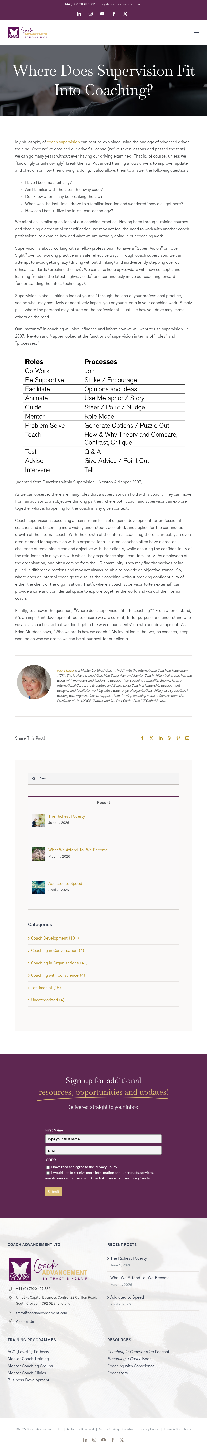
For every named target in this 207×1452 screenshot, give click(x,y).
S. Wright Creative (121, 1429)
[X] (151, 738)
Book (129, 1359)
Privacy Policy (149, 1429)
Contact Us (25, 1322)
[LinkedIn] (160, 738)
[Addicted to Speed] (38, 885)
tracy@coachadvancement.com (120, 4)
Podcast (138, 1352)
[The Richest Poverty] (38, 817)
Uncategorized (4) (48, 1000)
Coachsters (117, 1373)
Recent (103, 803)
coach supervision (63, 142)
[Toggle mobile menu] (196, 32)
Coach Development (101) (55, 938)
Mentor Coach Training (28, 1359)
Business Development (28, 1380)
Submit (53, 1191)
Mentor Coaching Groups (30, 1366)
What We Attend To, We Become (78, 850)
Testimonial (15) (46, 988)
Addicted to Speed (65, 884)
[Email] (187, 738)
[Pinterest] (178, 738)
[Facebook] (142, 738)
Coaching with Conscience (131, 1366)
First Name (54, 1130)
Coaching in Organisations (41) (59, 963)
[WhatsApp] (169, 738)
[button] (103, 419)
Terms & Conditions (177, 1429)
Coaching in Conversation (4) (57, 951)
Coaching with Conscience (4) (58, 975)
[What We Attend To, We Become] (38, 851)
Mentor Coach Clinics (27, 1373)
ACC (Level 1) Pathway (28, 1352)
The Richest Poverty (66, 816)
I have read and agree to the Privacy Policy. (84, 1167)
